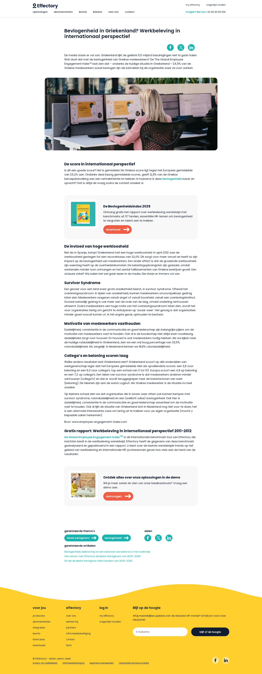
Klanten (97, 12)
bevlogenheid (172, 179)
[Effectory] (45, 6)
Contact (129, 12)
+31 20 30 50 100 (216, 12)
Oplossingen (40, 12)
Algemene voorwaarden (102, 662)
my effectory (193, 4)
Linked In (191, 47)
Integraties (39, 627)
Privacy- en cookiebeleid (45, 662)
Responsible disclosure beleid (134, 662)
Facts (69, 645)
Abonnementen (63, 12)
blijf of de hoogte (210, 632)
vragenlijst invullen (216, 4)
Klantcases (39, 639)
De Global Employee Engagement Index (93, 437)
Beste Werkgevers (78, 538)
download (113, 229)
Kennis (83, 12)
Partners (71, 627)
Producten (39, 615)
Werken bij (72, 621)
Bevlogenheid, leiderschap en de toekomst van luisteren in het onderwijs (107, 551)
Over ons (113, 12)
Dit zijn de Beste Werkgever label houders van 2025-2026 (98, 560)
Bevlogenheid (113, 538)
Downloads (39, 645)
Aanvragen (114, 496)
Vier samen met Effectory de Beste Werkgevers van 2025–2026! (102, 556)
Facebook (170, 47)
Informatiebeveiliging (78, 633)
